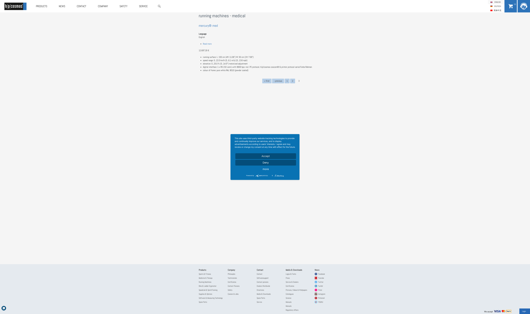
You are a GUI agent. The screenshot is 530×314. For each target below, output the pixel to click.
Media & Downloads (264, 294)
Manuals (289, 302)
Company (103, 6)
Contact (81, 6)
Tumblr (320, 286)
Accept (266, 156)
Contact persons (262, 282)
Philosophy (231, 274)
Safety (123, 6)
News (62, 6)
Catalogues (290, 294)
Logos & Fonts (291, 274)
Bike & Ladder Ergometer (207, 286)
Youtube (321, 278)
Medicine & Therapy (206, 278)
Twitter (320, 282)
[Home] (15, 6)
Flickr (320, 290)
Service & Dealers (292, 282)
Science (288, 298)
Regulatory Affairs (292, 310)
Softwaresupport (263, 278)
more (266, 169)
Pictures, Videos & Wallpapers (296, 290)
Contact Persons (233, 286)
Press (288, 278)
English (497, 2)
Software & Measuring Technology (211, 298)
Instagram (321, 294)
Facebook (321, 274)
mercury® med (208, 25)
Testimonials (232, 278)
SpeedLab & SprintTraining (208, 290)
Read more (207, 43)
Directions (260, 290)
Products (41, 6)
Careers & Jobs (233, 294)
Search (159, 6)
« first (267, 80)
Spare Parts (203, 302)
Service (143, 6)
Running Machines (205, 282)
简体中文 (497, 10)
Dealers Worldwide (263, 286)
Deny (266, 162)
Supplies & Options (205, 294)
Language (202, 33)
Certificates (232, 282)
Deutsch (497, 6)
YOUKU (320, 302)
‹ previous (278, 80)
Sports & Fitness (205, 274)
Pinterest (321, 298)
